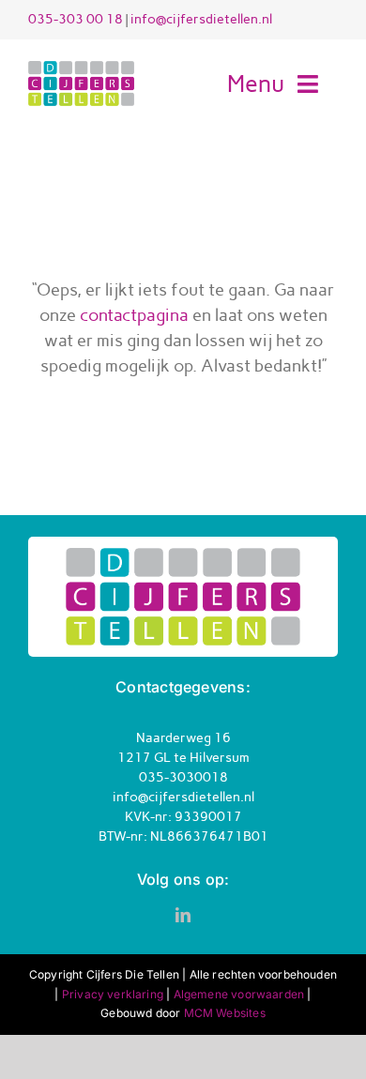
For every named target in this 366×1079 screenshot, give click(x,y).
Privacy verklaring (112, 994)
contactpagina (134, 315)
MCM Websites (225, 1013)
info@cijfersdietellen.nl (201, 19)
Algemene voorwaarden (239, 994)
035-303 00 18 (75, 19)
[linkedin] (183, 914)
